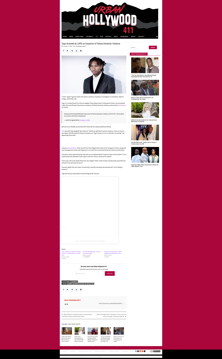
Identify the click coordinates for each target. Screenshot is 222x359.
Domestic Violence (79, 283)
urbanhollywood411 (81, 46)
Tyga (92, 283)
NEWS (71, 36)
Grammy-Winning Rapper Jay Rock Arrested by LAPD (92, 252)
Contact (73, 351)
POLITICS (108, 36)
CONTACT (141, 36)
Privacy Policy (114, 351)
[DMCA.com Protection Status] (155, 351)
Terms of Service (100, 351)
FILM (101, 36)
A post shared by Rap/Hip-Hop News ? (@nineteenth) (90, 241)
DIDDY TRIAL (80, 36)
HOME (65, 36)
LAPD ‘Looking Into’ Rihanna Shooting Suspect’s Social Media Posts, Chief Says (71, 253)
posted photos (72, 148)
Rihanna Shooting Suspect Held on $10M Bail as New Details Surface (113, 252)
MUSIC (116, 36)
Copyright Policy (127, 351)
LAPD (87, 283)
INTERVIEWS (124, 36)
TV (96, 36)
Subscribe (110, 273)
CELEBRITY (89, 36)
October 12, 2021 (85, 120)
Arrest (70, 283)
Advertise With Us (85, 351)
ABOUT (133, 36)
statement (122, 105)
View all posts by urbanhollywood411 (111, 303)
